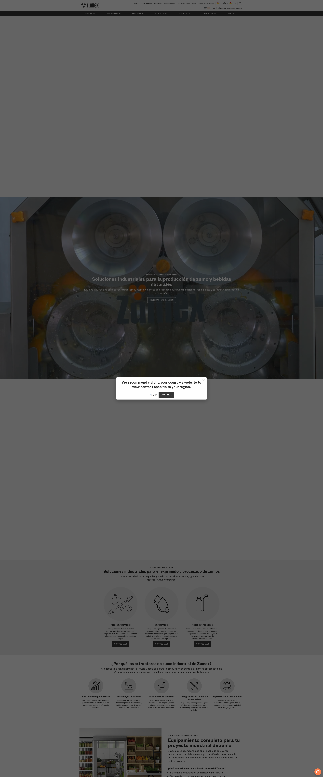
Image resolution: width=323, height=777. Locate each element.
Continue (166, 394)
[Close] (203, 379)
